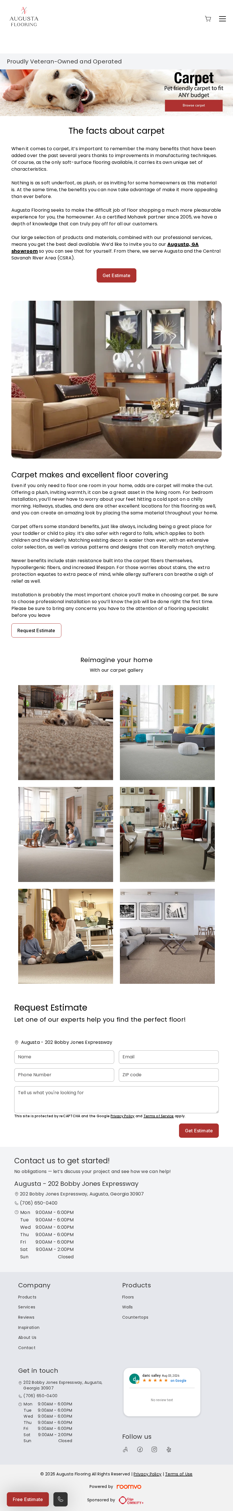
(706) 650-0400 (38, 1203)
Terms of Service (158, 1116)
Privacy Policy (122, 1116)
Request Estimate (36, 630)
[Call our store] (60, 1499)
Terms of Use (178, 1474)
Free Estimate (28, 1499)
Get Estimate (116, 275)
